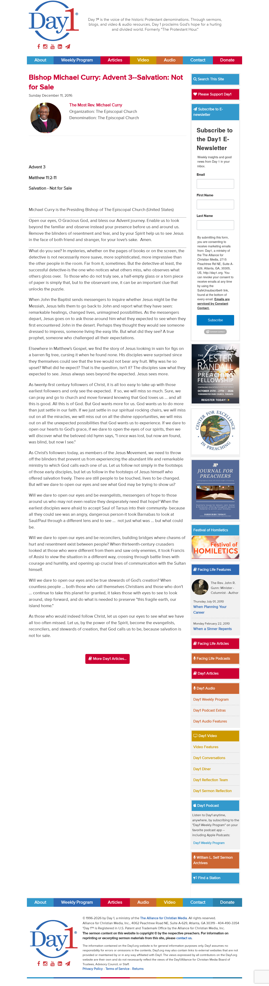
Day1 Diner (202, 769)
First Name (205, 195)
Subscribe (215, 320)
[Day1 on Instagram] (46, 46)
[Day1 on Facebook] (39, 46)
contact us (183, 938)
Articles (115, 60)
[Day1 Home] (54, 21)
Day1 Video (207, 736)
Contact (197, 60)
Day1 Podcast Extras (209, 710)
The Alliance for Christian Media (163, 918)
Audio (169, 60)
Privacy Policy (93, 969)
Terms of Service (117, 969)
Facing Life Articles (213, 644)
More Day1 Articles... (109, 659)
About (40, 60)
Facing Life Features (214, 570)
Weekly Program (77, 60)
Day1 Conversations (209, 758)
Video (143, 60)
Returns (138, 969)
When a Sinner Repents (212, 629)
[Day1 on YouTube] (53, 46)
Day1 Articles (208, 673)
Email (201, 175)
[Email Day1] (67, 46)
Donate (227, 60)
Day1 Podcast (207, 806)
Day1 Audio (205, 688)
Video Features (205, 747)
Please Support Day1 (214, 94)
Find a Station (208, 878)
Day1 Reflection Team (210, 780)
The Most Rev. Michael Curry (95, 105)
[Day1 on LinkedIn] (60, 46)
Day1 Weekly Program (211, 699)
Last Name (205, 216)
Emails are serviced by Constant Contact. (213, 303)
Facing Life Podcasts (213, 658)
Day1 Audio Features (210, 721)
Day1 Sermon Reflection (212, 791)
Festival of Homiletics (210, 530)
